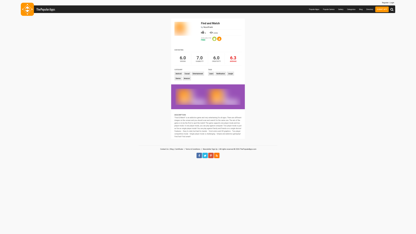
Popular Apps (314, 9)
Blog (361, 9)
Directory (369, 9)
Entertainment (198, 74)
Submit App (382, 9)
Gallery (340, 9)
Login (392, 3)
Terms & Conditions (192, 149)
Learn (211, 74)
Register (385, 3)
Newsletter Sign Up (210, 149)
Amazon (187, 78)
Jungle (230, 74)
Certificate (179, 149)
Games (178, 78)
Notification (220, 74)
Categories (351, 9)
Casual (187, 74)
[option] (192, 97)
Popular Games (329, 9)
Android (178, 74)
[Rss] (216, 155)
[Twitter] (205, 155)
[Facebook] (199, 155)
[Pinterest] (211, 155)
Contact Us (164, 149)
